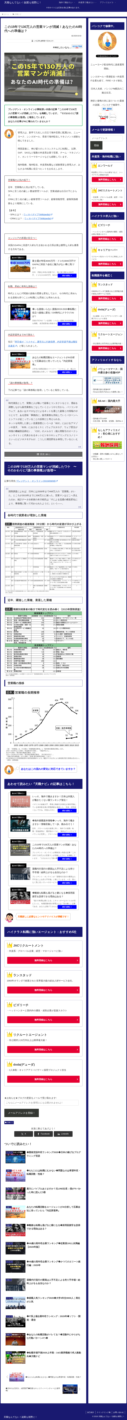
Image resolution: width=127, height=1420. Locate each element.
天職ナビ (10, 1122)
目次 (42, 454)
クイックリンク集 (104, 1412)
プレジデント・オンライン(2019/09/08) (36, 481)
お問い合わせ (118, 1412)
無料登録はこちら (43, 960)
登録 (96, 145)
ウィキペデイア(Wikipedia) (36, 214)
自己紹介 (90, 1412)
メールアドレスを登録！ (21, 1113)
